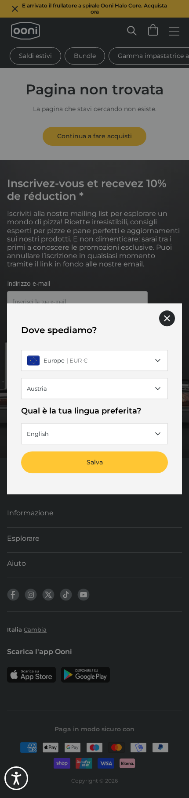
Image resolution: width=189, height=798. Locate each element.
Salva (95, 463)
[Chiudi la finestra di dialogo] (167, 318)
